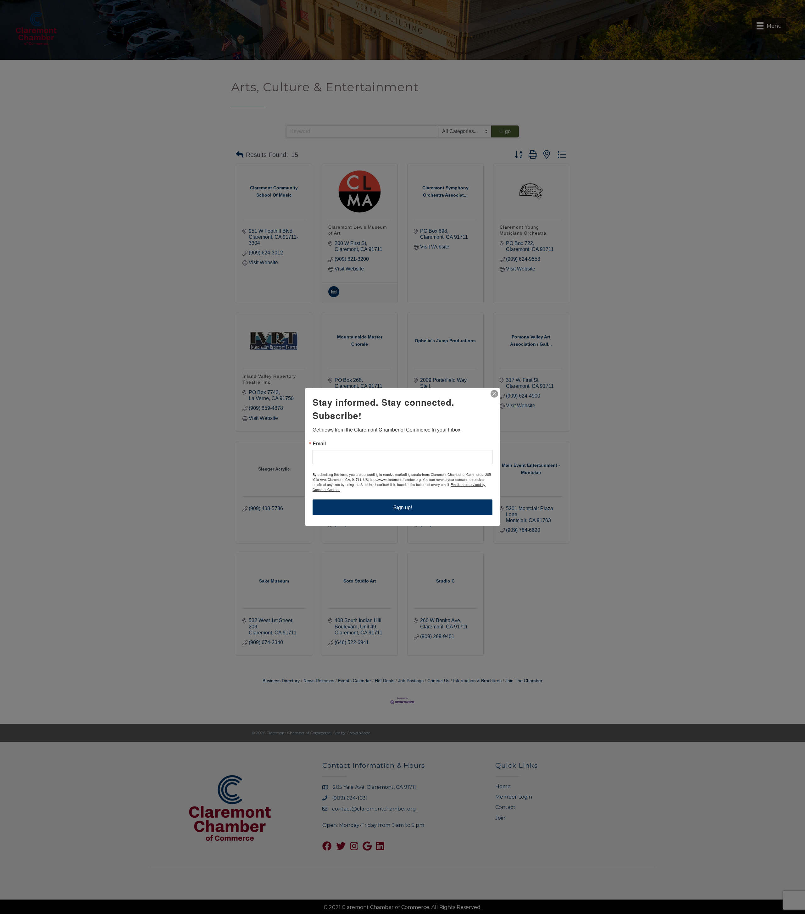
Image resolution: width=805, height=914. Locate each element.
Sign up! (402, 507)
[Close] (494, 394)
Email (319, 443)
